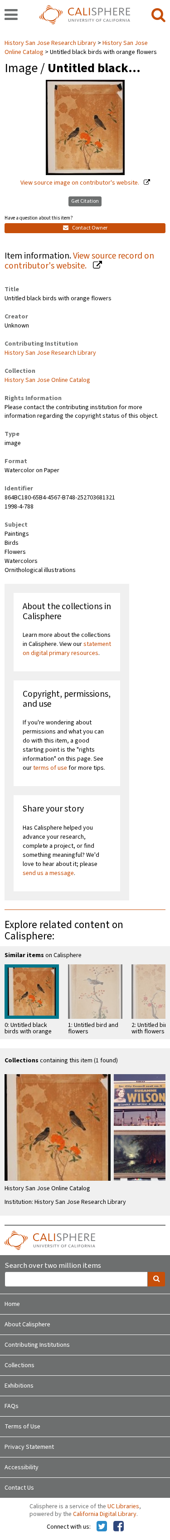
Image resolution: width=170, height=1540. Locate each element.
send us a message (48, 873)
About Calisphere (27, 1324)
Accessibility (22, 1467)
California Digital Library (104, 1514)
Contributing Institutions (37, 1344)
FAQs (12, 1406)
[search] (158, 15)
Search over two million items (53, 1266)
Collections (19, 1365)
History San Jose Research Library (51, 43)
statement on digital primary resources (67, 649)
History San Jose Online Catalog (47, 380)
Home (12, 1304)
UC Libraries (123, 1506)
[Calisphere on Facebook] (118, 1526)
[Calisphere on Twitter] (102, 1526)
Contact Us (19, 1487)
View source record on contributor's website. (79, 261)
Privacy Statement (29, 1447)
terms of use (50, 767)
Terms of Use (22, 1426)
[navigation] (11, 15)
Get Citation (85, 201)
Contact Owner (89, 228)
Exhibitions (19, 1385)
